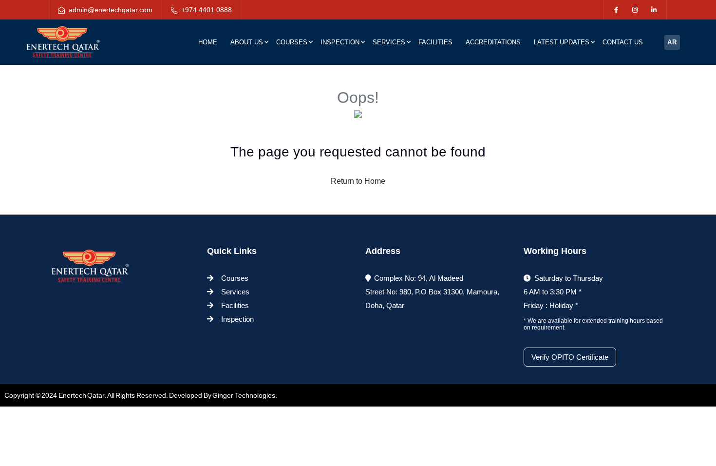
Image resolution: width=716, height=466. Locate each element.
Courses (291, 42)
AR (672, 42)
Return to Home (358, 181)
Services (389, 42)
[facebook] (615, 10)
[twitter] (634, 10)
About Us (246, 42)
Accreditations (493, 42)
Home (207, 42)
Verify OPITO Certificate (569, 357)
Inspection (339, 42)
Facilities (435, 42)
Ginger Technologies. (244, 395)
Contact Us (623, 42)
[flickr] (653, 10)
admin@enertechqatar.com (110, 10)
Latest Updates (561, 42)
